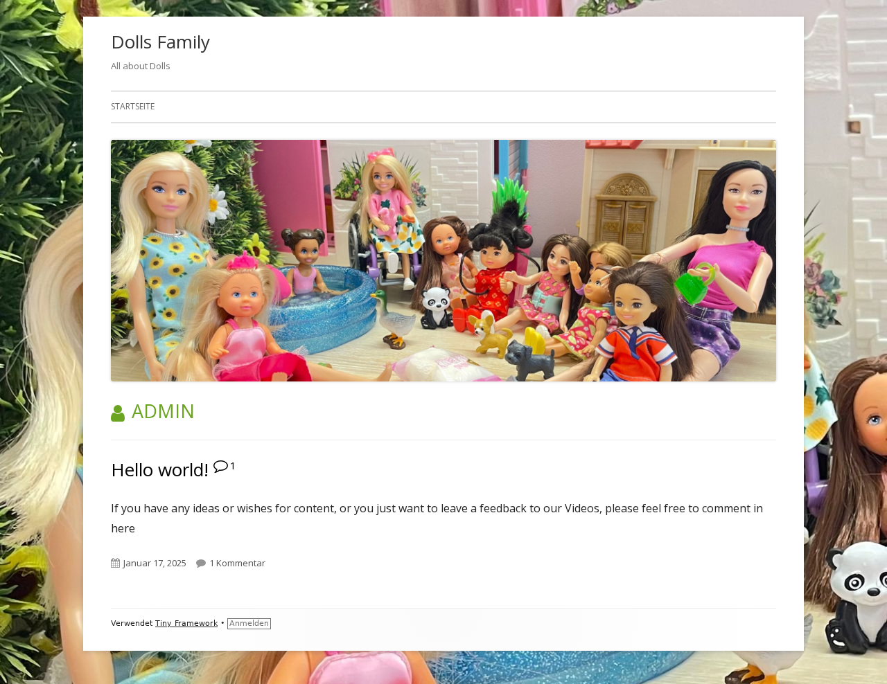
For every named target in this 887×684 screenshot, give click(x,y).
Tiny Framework (186, 623)
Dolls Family (160, 41)
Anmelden (249, 623)
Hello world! (160, 469)
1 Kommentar (237, 563)
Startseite (133, 106)
